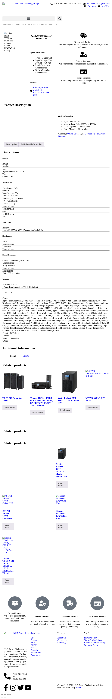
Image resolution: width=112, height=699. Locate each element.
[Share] (8, 694)
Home (5, 25)
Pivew (78, 687)
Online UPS (20, 25)
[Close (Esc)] (10, 694)
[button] (28, 18)
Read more (10, 407)
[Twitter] (20, 687)
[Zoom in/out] (2, 694)
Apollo (26, 356)
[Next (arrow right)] (5, 697)
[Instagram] (13, 687)
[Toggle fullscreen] (5, 694)
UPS (11, 25)
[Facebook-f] (5, 687)
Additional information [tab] (31, 144)
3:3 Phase (87, 134)
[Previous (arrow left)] (2, 697)
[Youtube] (28, 687)
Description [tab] (11, 144)
